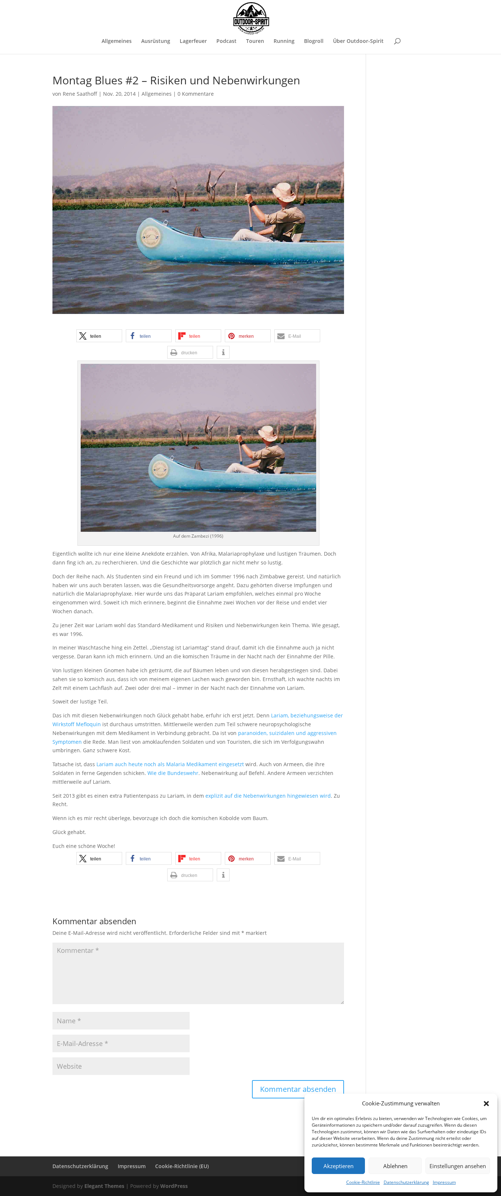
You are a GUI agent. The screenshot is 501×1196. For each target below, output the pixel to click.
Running (284, 41)
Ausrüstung (155, 41)
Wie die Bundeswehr (172, 772)
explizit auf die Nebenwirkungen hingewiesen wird (268, 795)
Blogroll (313, 41)
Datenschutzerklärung (406, 1182)
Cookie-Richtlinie (363, 1182)
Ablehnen (395, 1166)
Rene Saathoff (80, 93)
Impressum (444, 1182)
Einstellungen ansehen (457, 1166)
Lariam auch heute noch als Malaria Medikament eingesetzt (170, 764)
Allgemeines (117, 41)
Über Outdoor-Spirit (358, 41)
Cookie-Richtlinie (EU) (182, 1166)
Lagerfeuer (193, 41)
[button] (486, 1103)
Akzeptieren (338, 1166)
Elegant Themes (104, 1185)
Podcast (226, 41)
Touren (255, 41)
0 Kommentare (196, 93)
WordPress (174, 1185)
